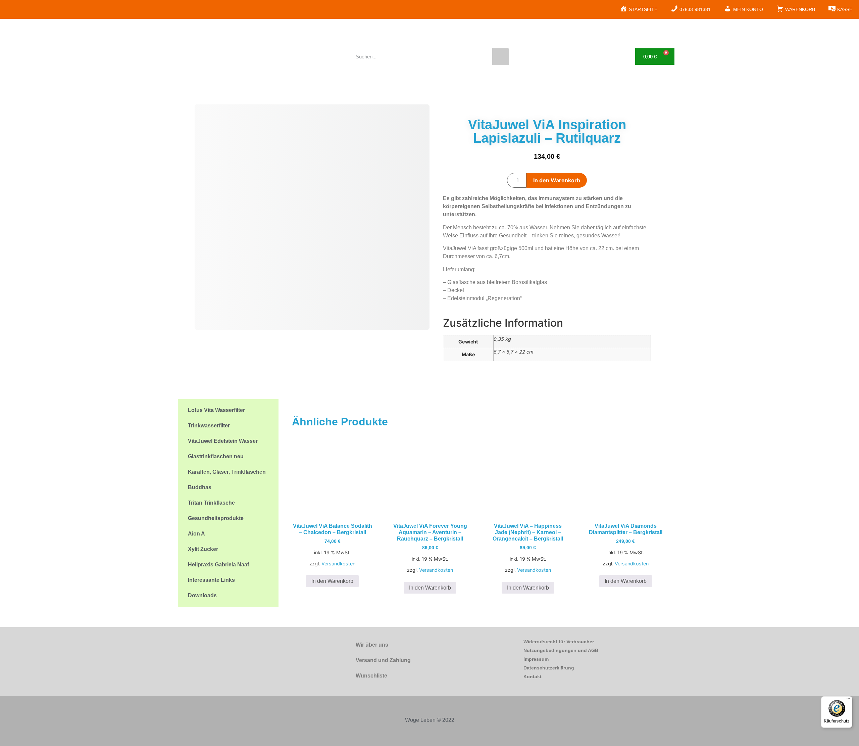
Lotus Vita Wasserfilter (216, 410)
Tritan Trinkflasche (211, 503)
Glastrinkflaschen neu (216, 456)
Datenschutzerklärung (548, 667)
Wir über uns (372, 645)
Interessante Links (211, 580)
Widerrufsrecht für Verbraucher (558, 641)
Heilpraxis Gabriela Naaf (218, 564)
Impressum (536, 659)
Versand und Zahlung (383, 660)
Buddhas (199, 487)
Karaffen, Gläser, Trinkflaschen (227, 472)
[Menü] (848, 700)
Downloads (202, 595)
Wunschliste (371, 676)
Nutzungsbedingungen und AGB (560, 650)
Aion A (196, 534)
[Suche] (500, 56)
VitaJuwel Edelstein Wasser (223, 441)
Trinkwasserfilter (209, 425)
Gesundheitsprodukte (216, 518)
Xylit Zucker (203, 549)
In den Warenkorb (556, 180)
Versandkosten (338, 563)
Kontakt (532, 676)
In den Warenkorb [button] (332, 581)
